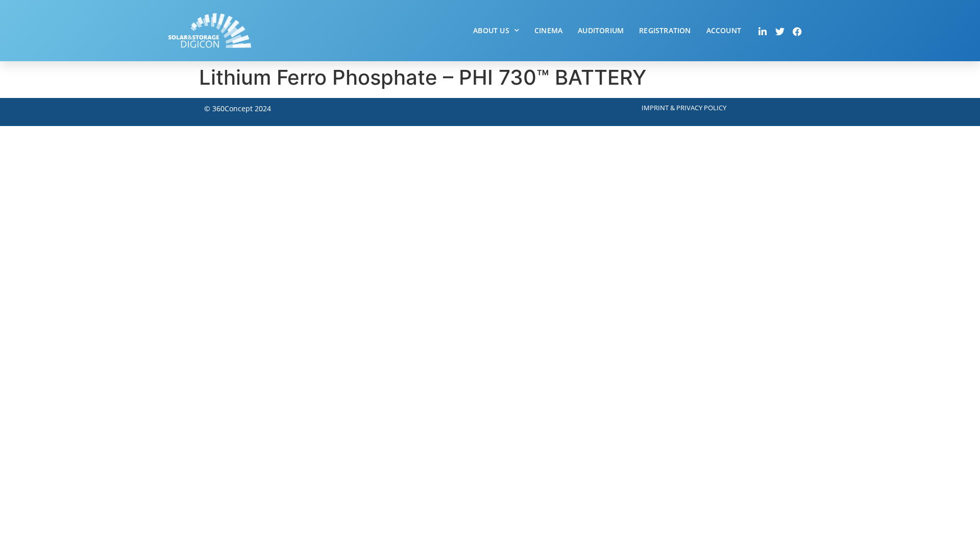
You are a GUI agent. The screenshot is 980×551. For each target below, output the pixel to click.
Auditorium (601, 30)
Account (723, 30)
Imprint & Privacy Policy (684, 107)
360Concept (232, 108)
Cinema (548, 30)
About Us (491, 30)
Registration (665, 30)
